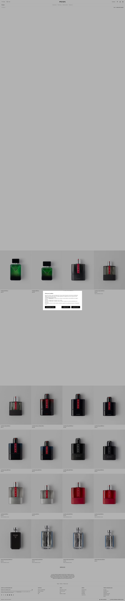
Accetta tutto (75, 307)
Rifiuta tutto (65, 307)
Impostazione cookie (50, 307)
